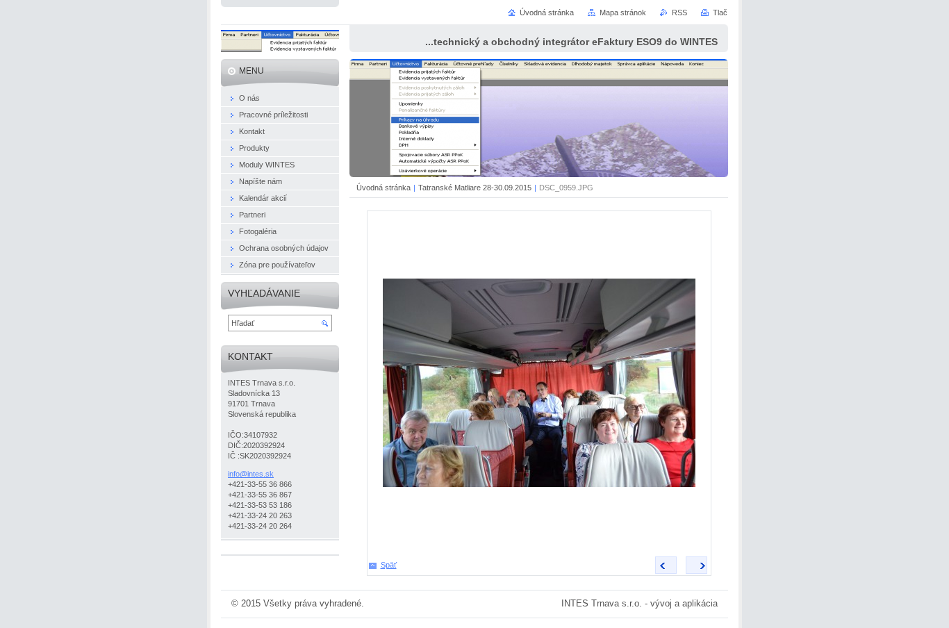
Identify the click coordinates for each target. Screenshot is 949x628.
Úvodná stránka (383, 187)
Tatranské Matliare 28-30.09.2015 (474, 187)
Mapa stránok (623, 12)
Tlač (720, 12)
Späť (389, 565)
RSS (679, 12)
